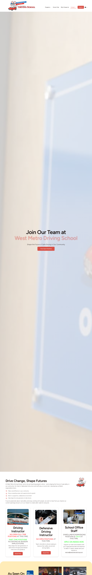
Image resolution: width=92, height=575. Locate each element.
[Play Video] (50, 573)
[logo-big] (21, 1)
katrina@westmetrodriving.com (74, 552)
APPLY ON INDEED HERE (74, 542)
